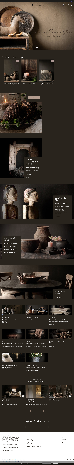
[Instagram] (70, 460)
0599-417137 (65, 437)
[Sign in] (66, 5)
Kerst (34, 97)
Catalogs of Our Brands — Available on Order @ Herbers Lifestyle (34, 447)
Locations (52, 435)
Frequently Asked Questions (32, 445)
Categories (37, 8)
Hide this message (46, 463)
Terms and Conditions (31, 437)
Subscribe (45, 426)
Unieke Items (57, 216)
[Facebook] (67, 460)
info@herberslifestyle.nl (67, 442)
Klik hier (27, 177)
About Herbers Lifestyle (31, 440)
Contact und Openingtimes (31, 443)
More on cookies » (55, 463)
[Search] (68, 5)
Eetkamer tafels (58, 297)
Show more (4, 322)
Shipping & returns (30, 442)
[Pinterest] (73, 460)
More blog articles (37, 411)
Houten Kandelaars (11, 257)
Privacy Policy (29, 439)
